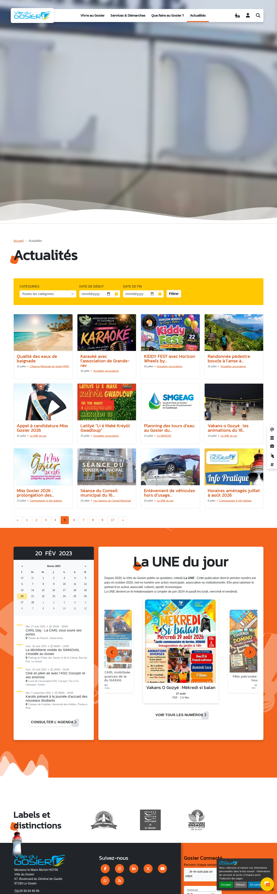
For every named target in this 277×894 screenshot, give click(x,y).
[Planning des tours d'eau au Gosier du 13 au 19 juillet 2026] (170, 402)
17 (112, 520)
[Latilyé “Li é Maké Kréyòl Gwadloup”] (106, 402)
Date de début (91, 286)
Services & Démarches (128, 15)
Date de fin (132, 286)
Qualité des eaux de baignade (37, 358)
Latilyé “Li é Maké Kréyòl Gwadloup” (105, 427)
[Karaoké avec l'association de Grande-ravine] (106, 332)
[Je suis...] (237, 15)
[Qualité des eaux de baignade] (43, 332)
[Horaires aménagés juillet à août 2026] (234, 467)
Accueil (19, 240)
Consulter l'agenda (52, 722)
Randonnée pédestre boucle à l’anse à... (229, 358)
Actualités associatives (106, 371)
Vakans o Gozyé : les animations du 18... (228, 427)
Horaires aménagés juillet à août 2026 (234, 492)
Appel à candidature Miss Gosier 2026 (42, 427)
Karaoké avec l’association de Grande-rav (105, 361)
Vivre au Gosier (92, 15)
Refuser (240, 884)
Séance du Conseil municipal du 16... (99, 492)
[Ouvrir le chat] (267, 884)
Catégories (29, 286)
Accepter (226, 884)
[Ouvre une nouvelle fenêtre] (105, 868)
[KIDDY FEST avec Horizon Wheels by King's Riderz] (170, 332)
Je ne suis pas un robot (199, 874)
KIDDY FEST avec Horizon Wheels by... (169, 358)
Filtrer (174, 294)
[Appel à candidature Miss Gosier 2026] (43, 402)
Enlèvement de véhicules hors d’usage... (169, 492)
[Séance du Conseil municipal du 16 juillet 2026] (106, 467)
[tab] (112, 652)
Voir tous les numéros (179, 715)
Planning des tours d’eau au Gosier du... (169, 427)
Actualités (198, 15)
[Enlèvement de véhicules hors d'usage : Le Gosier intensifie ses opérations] (170, 467)
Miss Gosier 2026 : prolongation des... (35, 492)
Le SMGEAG (164, 435)
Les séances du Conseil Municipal (112, 500)
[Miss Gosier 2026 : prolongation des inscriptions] (43, 467)
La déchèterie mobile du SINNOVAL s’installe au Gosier (53, 652)
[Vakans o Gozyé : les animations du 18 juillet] (234, 402)
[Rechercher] (258, 15)
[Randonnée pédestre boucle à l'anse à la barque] (234, 332)
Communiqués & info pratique (46, 500)
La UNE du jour (38, 435)
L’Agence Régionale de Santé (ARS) (49, 366)
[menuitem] (92, 15)
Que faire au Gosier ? (168, 15)
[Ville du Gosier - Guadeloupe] (39, 860)
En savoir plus (258, 884)
